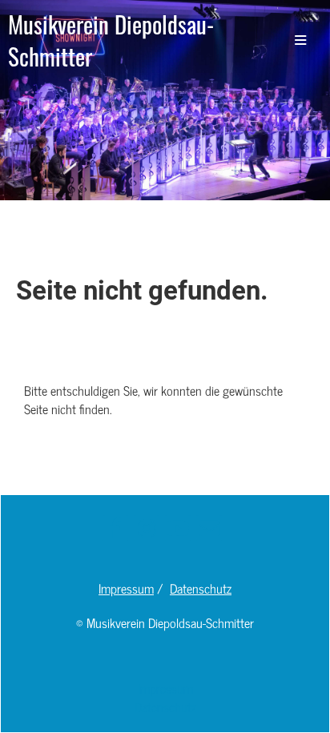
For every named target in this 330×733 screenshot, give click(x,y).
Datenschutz (200, 588)
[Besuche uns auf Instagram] (146, 529)
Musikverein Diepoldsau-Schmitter (111, 40)
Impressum (126, 588)
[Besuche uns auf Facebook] (115, 529)
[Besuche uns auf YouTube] (178, 529)
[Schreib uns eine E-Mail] (209, 529)
